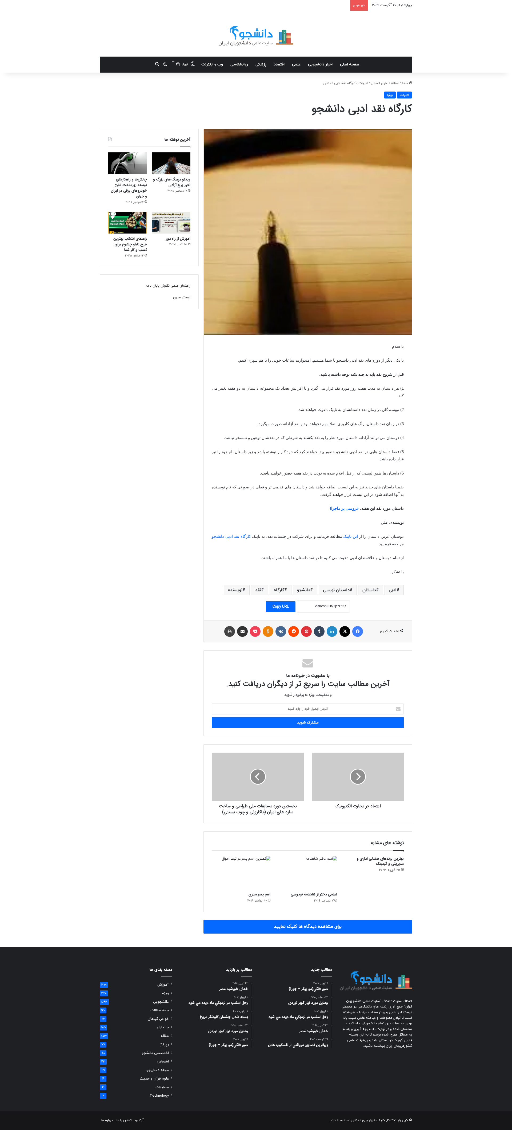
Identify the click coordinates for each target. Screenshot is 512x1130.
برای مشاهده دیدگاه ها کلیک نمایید (308, 926)
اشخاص (163, 1061)
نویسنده (235, 590)
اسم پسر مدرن (259, 894)
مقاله (395, 83)
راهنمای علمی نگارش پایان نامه (168, 285)
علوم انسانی (379, 83)
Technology (159, 1095)
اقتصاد (279, 64)
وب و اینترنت (212, 64)
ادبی (393, 590)
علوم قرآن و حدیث (154, 1078)
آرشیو (139, 1120)
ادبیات (363, 83)
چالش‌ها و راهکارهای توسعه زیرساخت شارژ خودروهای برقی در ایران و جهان (129, 187)
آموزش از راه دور (178, 239)
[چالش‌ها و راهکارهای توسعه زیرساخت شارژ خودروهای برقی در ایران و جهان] (127, 163)
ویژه (390, 95)
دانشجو (303, 590)
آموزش (163, 984)
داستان (369, 590)
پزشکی (260, 64)
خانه (405, 83)
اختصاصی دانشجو (155, 1053)
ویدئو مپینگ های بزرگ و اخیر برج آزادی (171, 182)
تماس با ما (124, 1120)
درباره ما (107, 1120)
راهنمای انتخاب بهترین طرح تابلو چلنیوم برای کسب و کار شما (130, 244)
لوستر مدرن (181, 297)
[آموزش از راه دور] (171, 223)
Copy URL (281, 606)
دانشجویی (161, 1001)
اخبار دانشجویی (320, 64)
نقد (258, 590)
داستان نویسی (336, 590)
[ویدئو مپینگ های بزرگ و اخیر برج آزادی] (171, 163)
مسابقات (162, 1087)
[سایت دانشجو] (256, 34)
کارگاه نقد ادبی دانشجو (231, 536)
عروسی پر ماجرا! (344, 508)
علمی (296, 64)
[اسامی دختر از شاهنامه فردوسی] (307, 872)
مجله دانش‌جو (157, 1070)
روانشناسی (239, 64)
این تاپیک (350, 536)
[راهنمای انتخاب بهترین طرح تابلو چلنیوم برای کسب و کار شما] (127, 223)
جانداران (163, 1027)
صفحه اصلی (349, 64)
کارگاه (279, 590)
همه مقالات (159, 1010)
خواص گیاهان (158, 1018)
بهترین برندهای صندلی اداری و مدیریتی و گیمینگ (380, 861)
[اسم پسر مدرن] (241, 872)
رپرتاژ (164, 1044)
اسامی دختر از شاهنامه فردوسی (314, 894)
